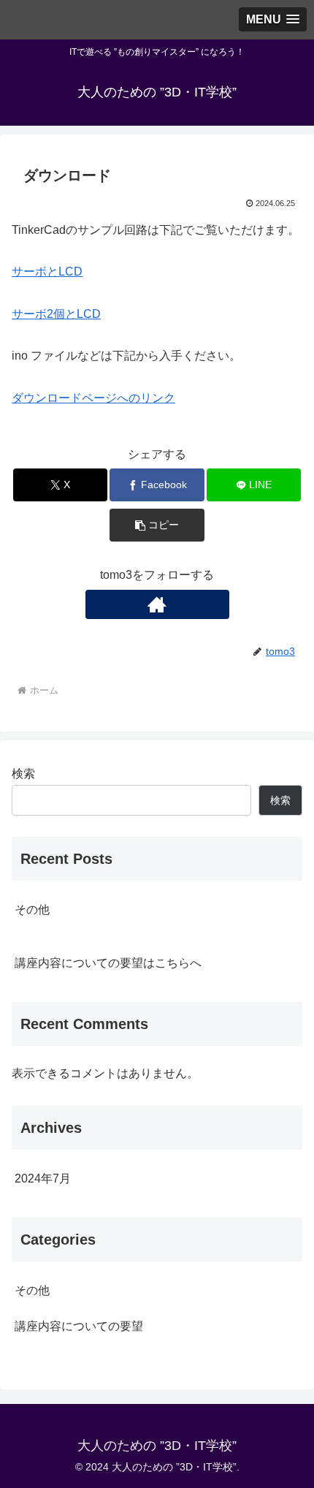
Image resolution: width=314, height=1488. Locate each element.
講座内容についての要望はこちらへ (108, 963)
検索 (23, 773)
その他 (32, 909)
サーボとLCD (47, 271)
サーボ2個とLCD (56, 314)
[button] (157, 525)
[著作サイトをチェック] (157, 604)
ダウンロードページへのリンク (93, 398)
